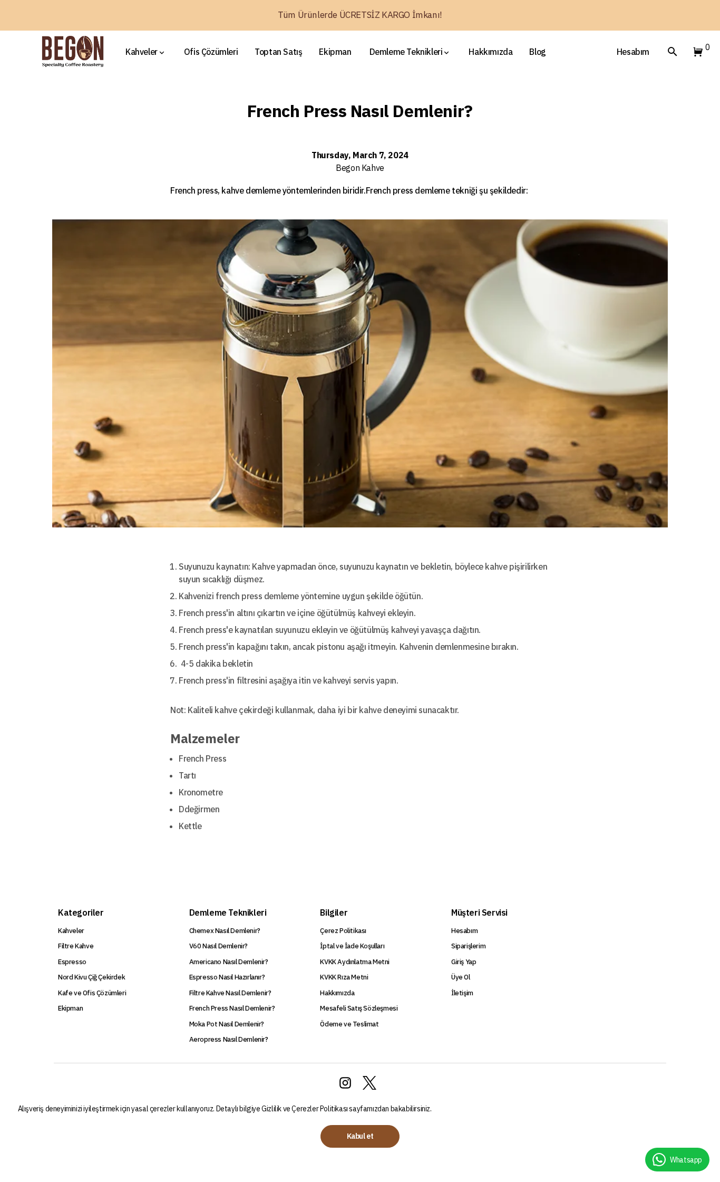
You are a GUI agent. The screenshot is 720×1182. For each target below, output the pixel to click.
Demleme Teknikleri (406, 51)
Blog (537, 51)
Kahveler (141, 51)
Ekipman (335, 51)
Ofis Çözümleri (211, 51)
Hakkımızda (490, 51)
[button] (696, 51)
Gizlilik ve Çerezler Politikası (305, 1108)
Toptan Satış (278, 51)
